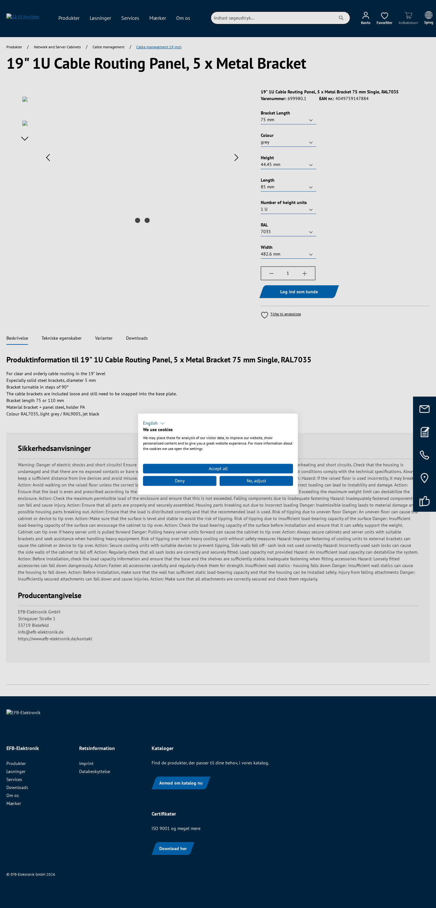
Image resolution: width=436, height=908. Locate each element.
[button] (154, 423)
